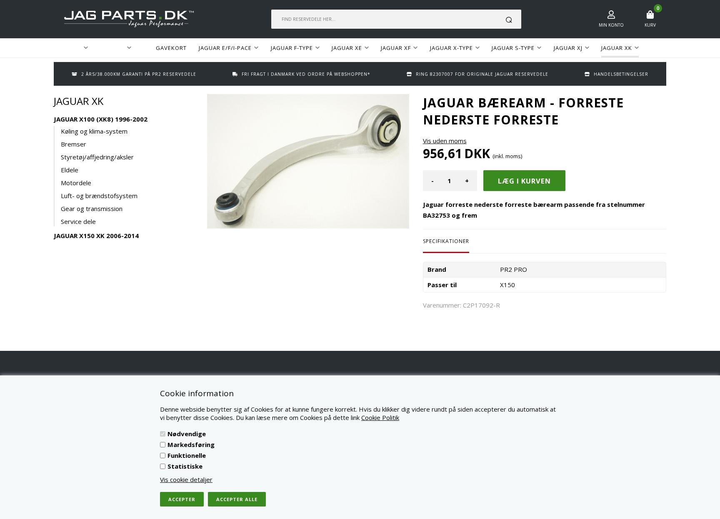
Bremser (73, 144)
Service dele (78, 221)
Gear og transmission (91, 208)
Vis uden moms (445, 141)
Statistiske (185, 466)
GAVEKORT (171, 48)
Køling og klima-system (94, 131)
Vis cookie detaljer (186, 479)
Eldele (69, 170)
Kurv (650, 25)
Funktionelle (187, 455)
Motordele (76, 183)
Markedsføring (191, 444)
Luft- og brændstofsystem (99, 195)
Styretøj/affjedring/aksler (97, 157)
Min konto (611, 25)
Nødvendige (187, 434)
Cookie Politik (380, 417)
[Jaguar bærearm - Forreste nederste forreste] (308, 161)
